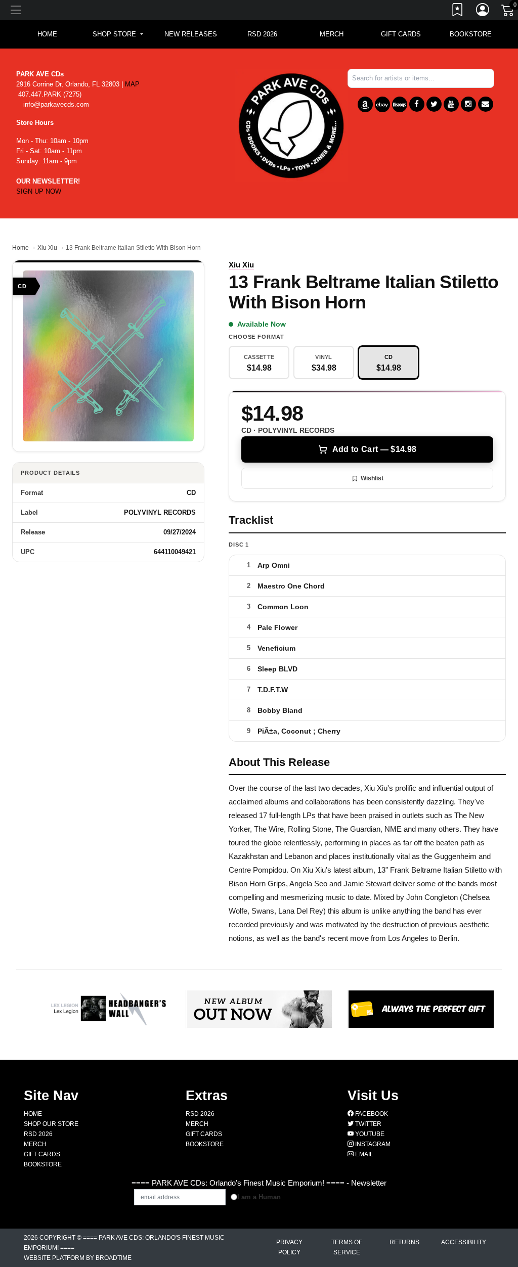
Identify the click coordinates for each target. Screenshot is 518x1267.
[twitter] (434, 104)
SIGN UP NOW (38, 191)
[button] (117, 34)
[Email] (485, 104)
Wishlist (372, 478)
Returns (404, 1242)
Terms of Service (346, 1247)
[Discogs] (399, 104)
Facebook (371, 1113)
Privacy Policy (289, 1247)
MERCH (331, 34)
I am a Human (259, 1197)
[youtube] (451, 104)
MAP (132, 84)
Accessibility (463, 1242)
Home (20, 247)
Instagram (372, 1144)
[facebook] (416, 104)
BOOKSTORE (471, 34)
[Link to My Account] (483, 12)
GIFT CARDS (401, 34)
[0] (508, 12)
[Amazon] (365, 104)
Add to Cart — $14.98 (374, 449)
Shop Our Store (51, 1123)
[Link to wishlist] (458, 12)
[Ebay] (382, 104)
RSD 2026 (262, 34)
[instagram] (468, 104)
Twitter (367, 1123)
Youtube (369, 1134)
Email (363, 1154)
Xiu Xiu (47, 247)
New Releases (190, 34)
